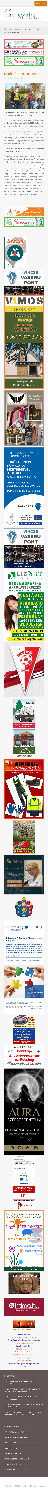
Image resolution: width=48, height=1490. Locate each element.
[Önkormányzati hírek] (24, 907)
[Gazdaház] (24, 837)
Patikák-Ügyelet (24, 1334)
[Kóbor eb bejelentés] (24, 1283)
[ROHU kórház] (24, 967)
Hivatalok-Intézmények (24, 1346)
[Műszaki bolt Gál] (24, 1029)
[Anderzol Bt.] (24, 44)
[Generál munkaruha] (24, 789)
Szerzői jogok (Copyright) (17, 1437)
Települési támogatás (24, 1358)
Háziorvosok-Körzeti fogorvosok (24, 1337)
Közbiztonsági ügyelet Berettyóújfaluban (24, 1364)
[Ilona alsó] (24, 222)
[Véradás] (24, 1204)
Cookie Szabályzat (13, 1464)
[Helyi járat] (24, 713)
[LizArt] (24, 605)
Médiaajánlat (11, 1448)
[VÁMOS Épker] (24, 342)
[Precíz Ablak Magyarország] (24, 52)
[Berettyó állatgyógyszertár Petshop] (24, 1056)
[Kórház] (24, 1170)
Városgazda (24, 1366)
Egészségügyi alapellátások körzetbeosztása (24, 1340)
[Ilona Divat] (24, 61)
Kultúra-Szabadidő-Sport (24, 1352)
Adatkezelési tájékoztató (17, 1459)
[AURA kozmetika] (24, 1111)
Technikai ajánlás (13, 1453)
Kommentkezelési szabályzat (18, 1470)
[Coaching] (24, 1241)
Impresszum (10, 1443)
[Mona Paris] (24, 418)
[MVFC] (24, 670)
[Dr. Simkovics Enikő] (24, 874)
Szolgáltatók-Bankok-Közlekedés (24, 1355)
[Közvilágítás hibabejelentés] (24, 1192)
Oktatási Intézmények (24, 1349)
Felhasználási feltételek (17, 1432)
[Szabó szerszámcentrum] (24, 743)
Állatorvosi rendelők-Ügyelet (24, 1343)
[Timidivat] (24, 212)
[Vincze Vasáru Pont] (24, 548)
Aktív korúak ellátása (24, 1361)
